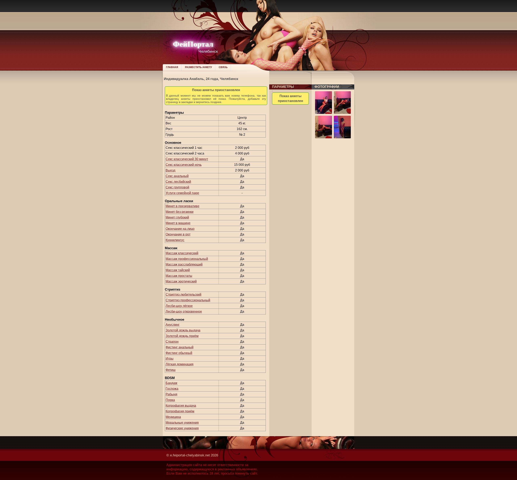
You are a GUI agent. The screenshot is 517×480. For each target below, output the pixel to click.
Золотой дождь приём (182, 336)
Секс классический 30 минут (187, 159)
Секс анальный (177, 176)
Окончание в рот (178, 234)
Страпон (172, 341)
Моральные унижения (182, 422)
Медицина (173, 417)
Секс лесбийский (178, 181)
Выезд (170, 170)
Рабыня (171, 394)
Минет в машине (178, 223)
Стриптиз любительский (183, 294)
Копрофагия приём (180, 411)
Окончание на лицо (180, 228)
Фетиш (170, 370)
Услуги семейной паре (182, 193)
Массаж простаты (179, 275)
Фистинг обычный (179, 353)
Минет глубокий (177, 217)
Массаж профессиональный (187, 258)
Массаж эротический (181, 281)
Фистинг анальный (179, 347)
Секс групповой (177, 187)
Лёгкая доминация (179, 364)
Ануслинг (173, 324)
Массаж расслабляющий (184, 264)
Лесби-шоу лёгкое (179, 306)
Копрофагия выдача (181, 405)
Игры (169, 358)
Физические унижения (182, 428)
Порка (170, 400)
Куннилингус (175, 240)
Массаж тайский (178, 270)
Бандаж (171, 383)
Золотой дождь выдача (183, 330)
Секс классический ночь (184, 164)
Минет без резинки (179, 211)
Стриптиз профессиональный (188, 300)
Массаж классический (182, 253)
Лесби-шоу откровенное (184, 311)
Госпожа (172, 388)
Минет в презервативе (182, 206)
